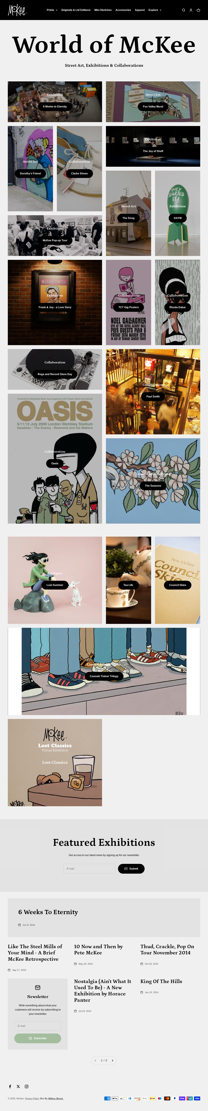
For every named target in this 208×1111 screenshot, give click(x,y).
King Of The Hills (161, 981)
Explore (153, 10)
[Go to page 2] (112, 1060)
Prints (50, 10)
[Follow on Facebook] (10, 1086)
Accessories (123, 10)
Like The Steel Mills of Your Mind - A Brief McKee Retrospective (35, 953)
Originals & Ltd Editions (76, 10)
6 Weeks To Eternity (48, 912)
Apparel (140, 10)
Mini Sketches (103, 10)
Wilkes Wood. (55, 1098)
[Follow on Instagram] (26, 1086)
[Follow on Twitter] (18, 1086)
